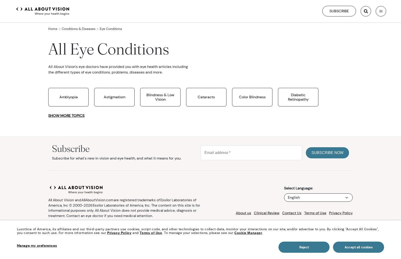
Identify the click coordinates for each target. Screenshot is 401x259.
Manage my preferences (37, 245)
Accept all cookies (359, 247)
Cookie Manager (248, 233)
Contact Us (291, 213)
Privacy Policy (341, 213)
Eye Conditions (111, 29)
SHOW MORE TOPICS (66, 115)
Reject (304, 247)
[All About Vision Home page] (43, 10)
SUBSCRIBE (339, 11)
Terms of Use (315, 213)
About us (243, 213)
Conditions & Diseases (78, 29)
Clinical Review (266, 213)
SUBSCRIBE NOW (327, 153)
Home (52, 29)
